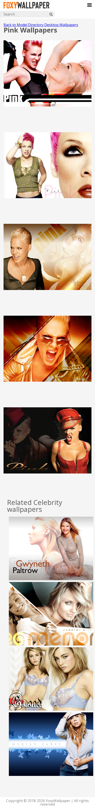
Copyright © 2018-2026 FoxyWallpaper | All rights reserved (47, 802)
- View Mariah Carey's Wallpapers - (51, 751)
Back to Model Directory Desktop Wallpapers (41, 24)
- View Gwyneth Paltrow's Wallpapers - (51, 555)
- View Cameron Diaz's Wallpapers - (51, 621)
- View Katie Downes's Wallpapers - (51, 686)
